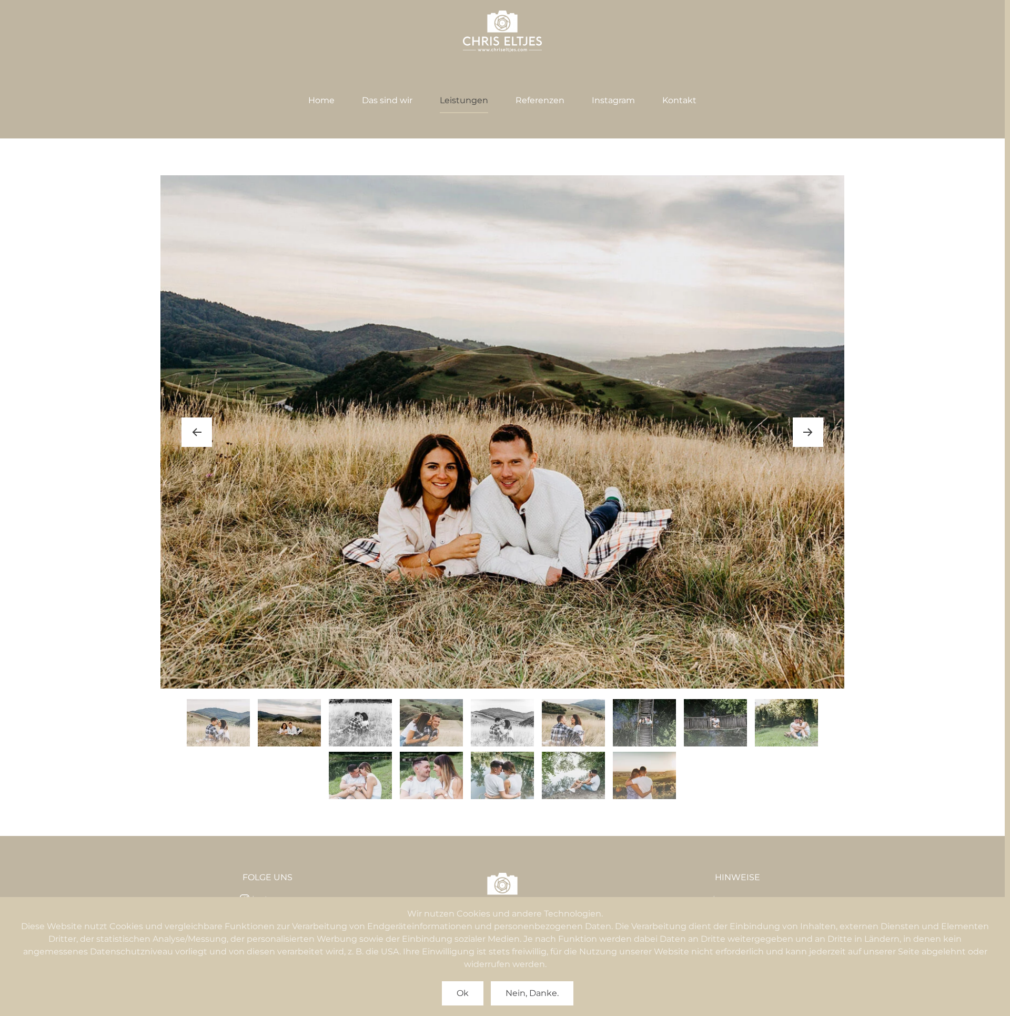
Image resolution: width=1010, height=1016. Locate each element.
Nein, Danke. (532, 993)
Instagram (613, 100)
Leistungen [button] (464, 100)
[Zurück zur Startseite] (502, 31)
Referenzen (540, 100)
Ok (463, 993)
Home (321, 100)
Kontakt (679, 100)
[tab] (218, 722)
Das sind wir (387, 100)
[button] (196, 432)
